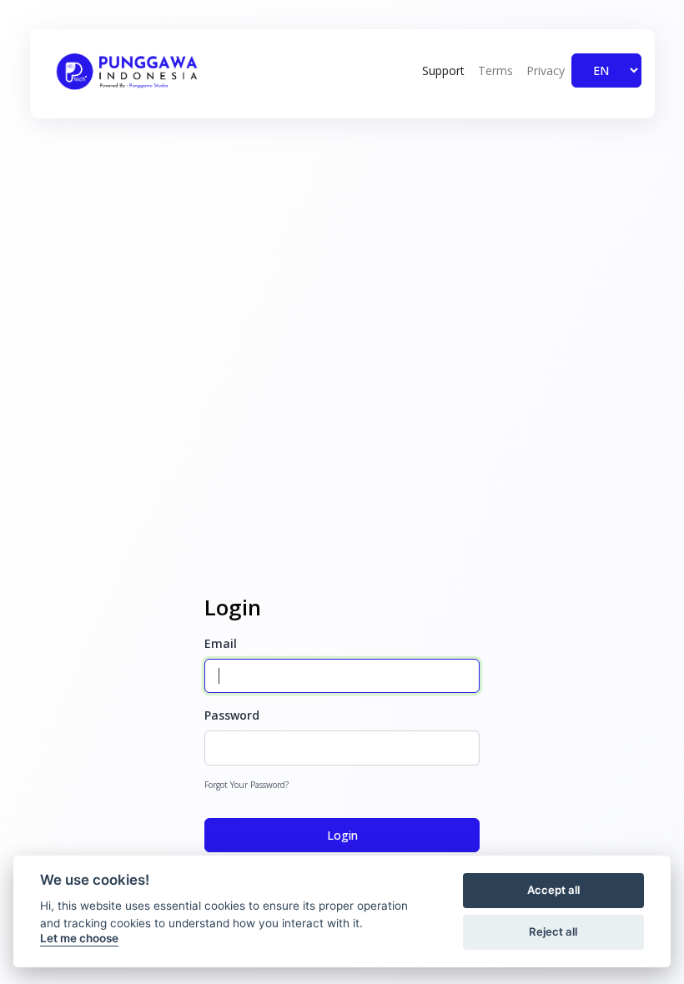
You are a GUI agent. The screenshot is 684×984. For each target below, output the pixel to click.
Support (443, 70)
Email (220, 643)
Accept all (553, 889)
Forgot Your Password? (246, 785)
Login (342, 835)
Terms (495, 70)
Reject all (553, 931)
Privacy (545, 70)
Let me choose (79, 938)
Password (231, 715)
